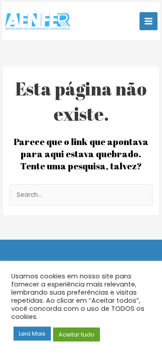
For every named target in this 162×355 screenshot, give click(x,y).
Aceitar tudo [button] (76, 334)
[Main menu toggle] (149, 21)
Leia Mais (32, 333)
